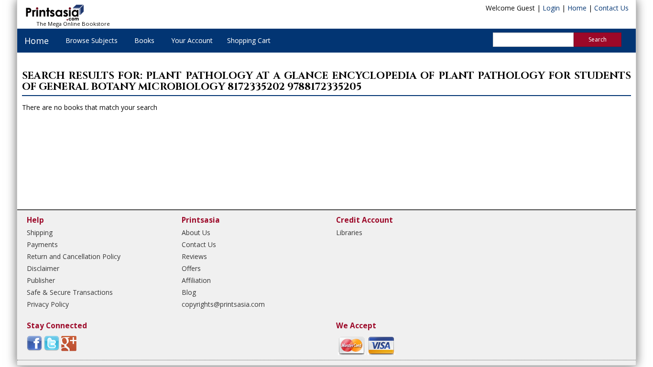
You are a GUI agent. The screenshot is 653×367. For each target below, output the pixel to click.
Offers (191, 268)
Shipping (40, 232)
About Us (196, 232)
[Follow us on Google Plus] (68, 342)
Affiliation (196, 280)
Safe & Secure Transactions (70, 292)
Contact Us (611, 7)
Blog (189, 292)
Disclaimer (43, 268)
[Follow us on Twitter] (51, 342)
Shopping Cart (249, 40)
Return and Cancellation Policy (73, 256)
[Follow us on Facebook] (34, 342)
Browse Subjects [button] (91, 40)
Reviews (194, 256)
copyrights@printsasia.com (223, 304)
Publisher (41, 280)
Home (577, 7)
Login (551, 7)
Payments (42, 244)
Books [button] (144, 40)
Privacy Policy (48, 304)
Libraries (349, 232)
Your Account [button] (192, 40)
